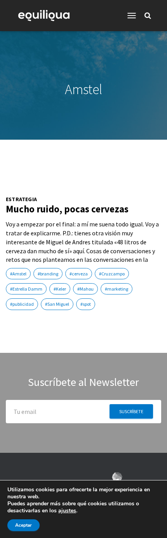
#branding (48, 274)
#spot (85, 304)
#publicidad (22, 304)
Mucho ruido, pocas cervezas (67, 209)
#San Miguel (57, 304)
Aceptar (23, 525)
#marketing (116, 289)
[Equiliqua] (47, 15)
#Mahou (85, 289)
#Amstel (18, 274)
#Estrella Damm (26, 289)
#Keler (60, 289)
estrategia (21, 199)
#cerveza (79, 274)
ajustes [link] (67, 510)
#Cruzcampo (112, 274)
